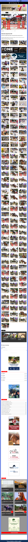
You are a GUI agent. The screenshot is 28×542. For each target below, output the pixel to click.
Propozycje (16, 12)
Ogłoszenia (12, 12)
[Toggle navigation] (18, 2)
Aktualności (3, 12)
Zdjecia (7, 12)
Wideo (9, 12)
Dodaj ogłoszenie (14, 532)
